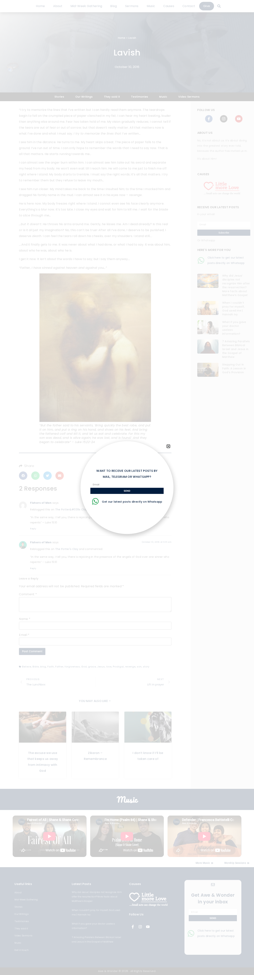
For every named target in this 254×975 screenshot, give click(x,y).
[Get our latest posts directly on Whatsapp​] (95, 501)
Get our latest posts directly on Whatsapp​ (132, 502)
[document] (127, 487)
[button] (168, 446)
